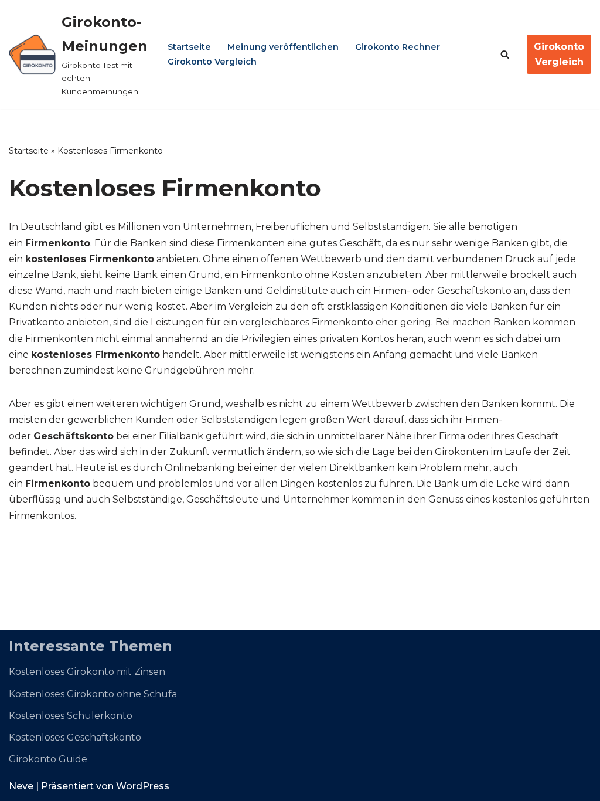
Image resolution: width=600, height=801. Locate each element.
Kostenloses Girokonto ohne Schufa (93, 694)
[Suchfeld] (504, 54)
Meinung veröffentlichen (283, 47)
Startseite (189, 47)
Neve (21, 786)
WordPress (142, 786)
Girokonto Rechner (397, 47)
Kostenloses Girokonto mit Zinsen (87, 671)
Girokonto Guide (48, 759)
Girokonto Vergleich (212, 61)
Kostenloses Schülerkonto (70, 715)
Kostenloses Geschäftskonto (75, 737)
